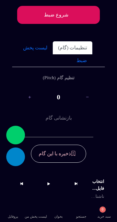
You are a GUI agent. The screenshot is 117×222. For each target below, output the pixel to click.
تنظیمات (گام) (72, 47)
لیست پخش (35, 47)
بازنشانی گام (59, 117)
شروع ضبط (57, 14)
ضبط (81, 60)
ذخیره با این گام (55, 153)
